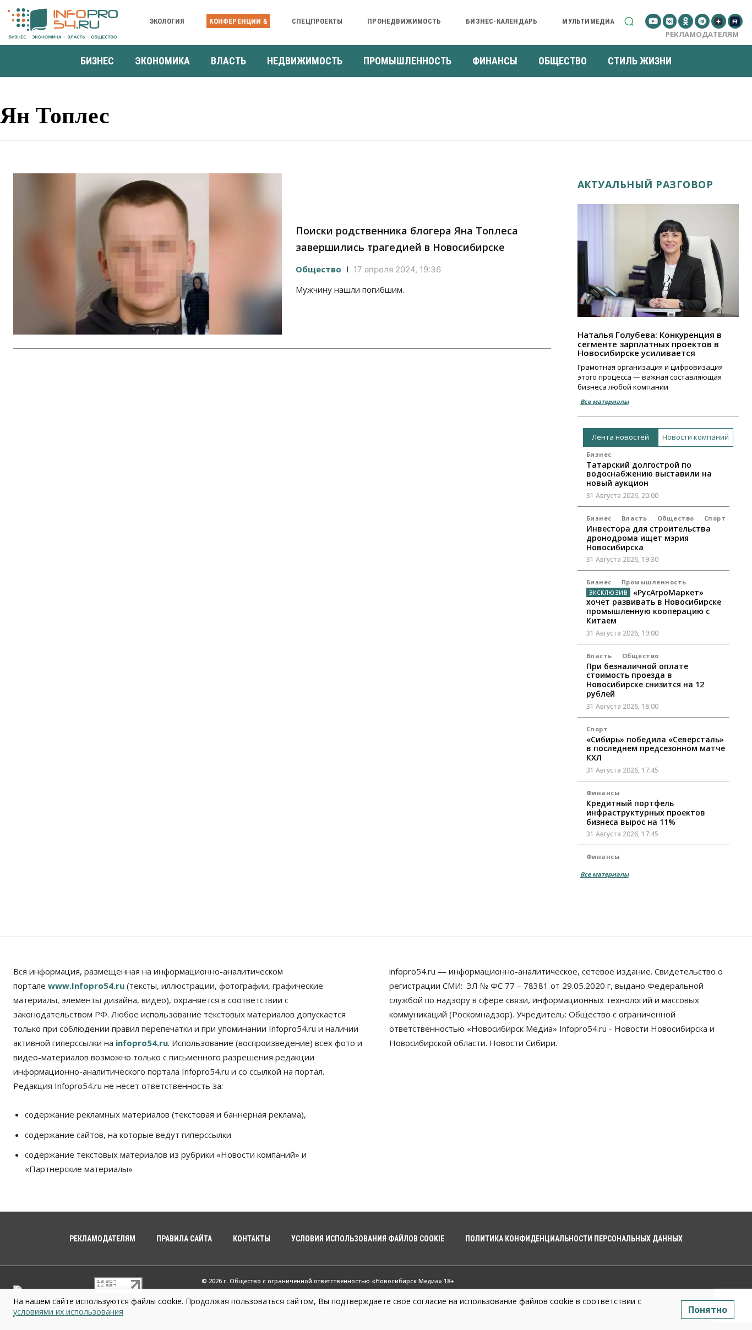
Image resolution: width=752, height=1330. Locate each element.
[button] (629, 21)
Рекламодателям (702, 34)
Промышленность (654, 582)
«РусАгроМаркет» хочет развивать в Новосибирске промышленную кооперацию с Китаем (653, 606)
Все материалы (604, 401)
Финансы (603, 793)
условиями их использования (68, 1311)
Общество (318, 269)
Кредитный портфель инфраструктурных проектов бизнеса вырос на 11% (645, 812)
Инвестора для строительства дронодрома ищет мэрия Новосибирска (648, 537)
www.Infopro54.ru (86, 985)
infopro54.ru (142, 1042)
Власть (634, 518)
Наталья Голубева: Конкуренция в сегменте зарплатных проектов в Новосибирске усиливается (649, 343)
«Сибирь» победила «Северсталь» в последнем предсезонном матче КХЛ (655, 748)
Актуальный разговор (645, 184)
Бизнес (599, 454)
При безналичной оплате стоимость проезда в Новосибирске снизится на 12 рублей (645, 680)
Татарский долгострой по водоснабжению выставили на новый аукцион (649, 474)
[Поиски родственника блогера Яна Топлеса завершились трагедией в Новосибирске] (147, 254)
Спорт (715, 518)
